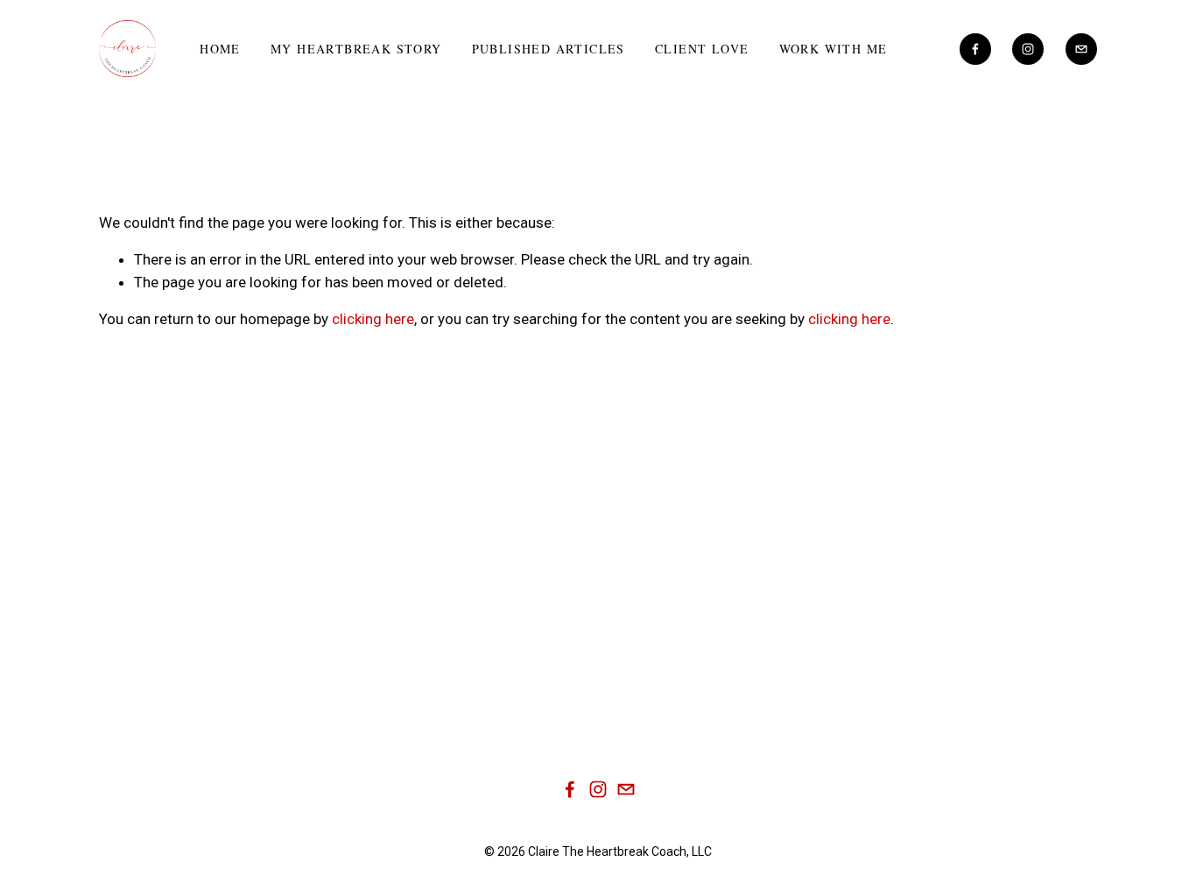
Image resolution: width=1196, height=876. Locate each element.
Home (220, 48)
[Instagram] (1028, 49)
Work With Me (833, 48)
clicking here (373, 319)
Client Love (702, 48)
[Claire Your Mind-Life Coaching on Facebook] (570, 789)
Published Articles (548, 48)
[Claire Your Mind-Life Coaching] (975, 49)
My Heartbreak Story (356, 48)
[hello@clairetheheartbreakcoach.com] (1081, 49)
